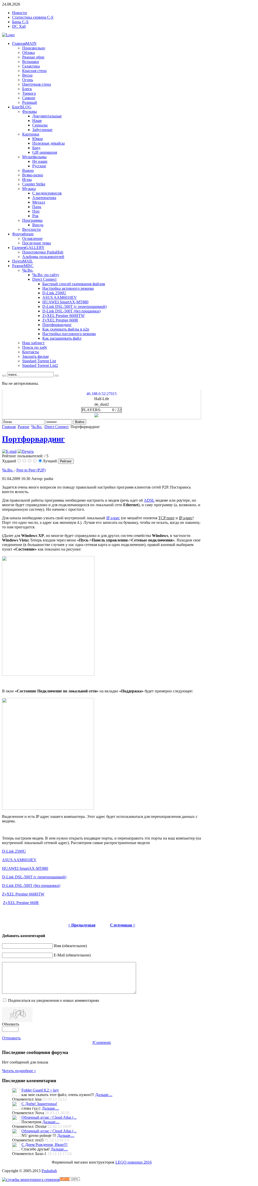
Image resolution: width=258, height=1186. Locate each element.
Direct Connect (56, 427)
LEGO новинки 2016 (133, 1162)
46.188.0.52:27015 (101, 394)
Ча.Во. (36, 427)
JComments (101, 1042)
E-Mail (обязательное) (72, 955)
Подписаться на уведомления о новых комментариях (53, 1000)
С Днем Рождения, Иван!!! (44, 1144)
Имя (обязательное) (70, 946)
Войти (79, 422)
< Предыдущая (81, 925)
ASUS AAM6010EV (19, 860)
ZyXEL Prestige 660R (21, 903)
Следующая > (122, 925)
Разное (23, 427)
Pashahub (49, 1171)
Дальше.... (103, 1095)
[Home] (8, 35)
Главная (9, 427)
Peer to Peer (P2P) (31, 470)
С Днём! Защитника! (39, 1104)
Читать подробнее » (19, 1071)
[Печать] (26, 451)
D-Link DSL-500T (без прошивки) (31, 885)
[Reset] (57, 375)
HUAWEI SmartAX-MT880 (25, 868)
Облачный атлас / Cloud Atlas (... (49, 1117)
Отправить (11, 1038)
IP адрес (113, 518)
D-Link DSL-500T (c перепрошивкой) (34, 877)
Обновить (10, 1024)
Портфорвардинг (33, 438)
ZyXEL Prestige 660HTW (23, 894)
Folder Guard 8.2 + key (40, 1090)
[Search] (4, 375)
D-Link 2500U (14, 851)
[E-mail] (9, 451)
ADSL (149, 500)
